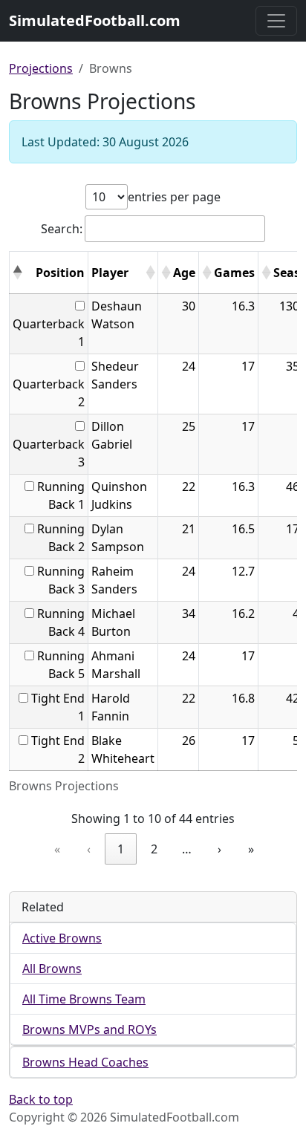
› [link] (219, 849)
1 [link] (120, 849)
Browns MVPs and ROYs (89, 1029)
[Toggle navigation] (276, 21)
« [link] (57, 849)
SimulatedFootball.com (94, 20)
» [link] (251, 849)
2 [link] (154, 849)
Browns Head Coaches (85, 1062)
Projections (41, 68)
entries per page (174, 197)
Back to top (41, 1099)
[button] (17, 272)
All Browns (52, 968)
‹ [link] (89, 849)
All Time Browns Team (84, 999)
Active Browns (62, 938)
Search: (61, 229)
